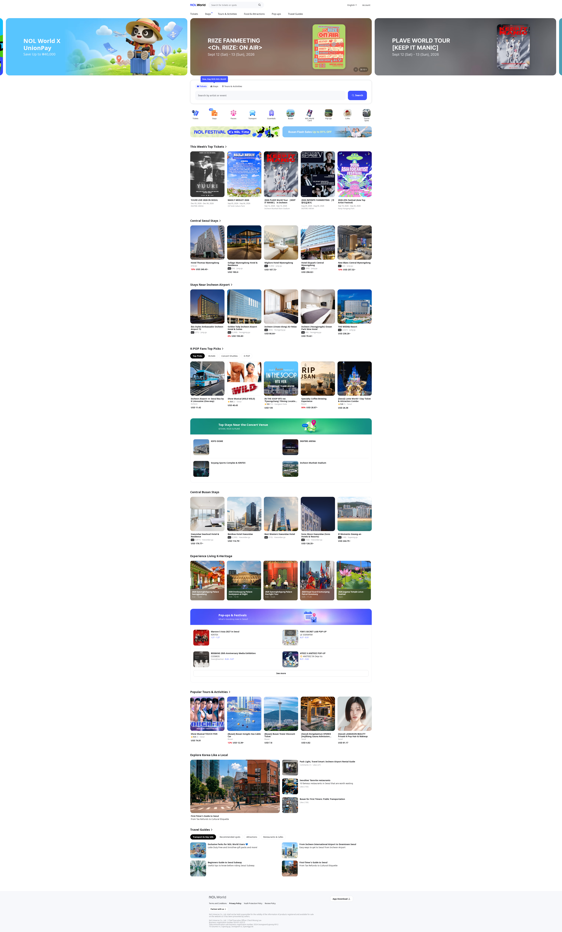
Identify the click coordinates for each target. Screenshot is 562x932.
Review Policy (270, 903)
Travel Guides (295, 14)
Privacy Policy (235, 903)
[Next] (365, 46)
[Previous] (196, 46)
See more (281, 673)
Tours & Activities (227, 14)
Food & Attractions (254, 14)
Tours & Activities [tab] (233, 86)
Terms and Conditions (218, 903)
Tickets (194, 14)
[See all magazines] (366, 70)
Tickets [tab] (203, 86)
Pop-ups (276, 14)
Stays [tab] (215, 86)
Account (366, 5)
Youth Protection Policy (253, 903)
